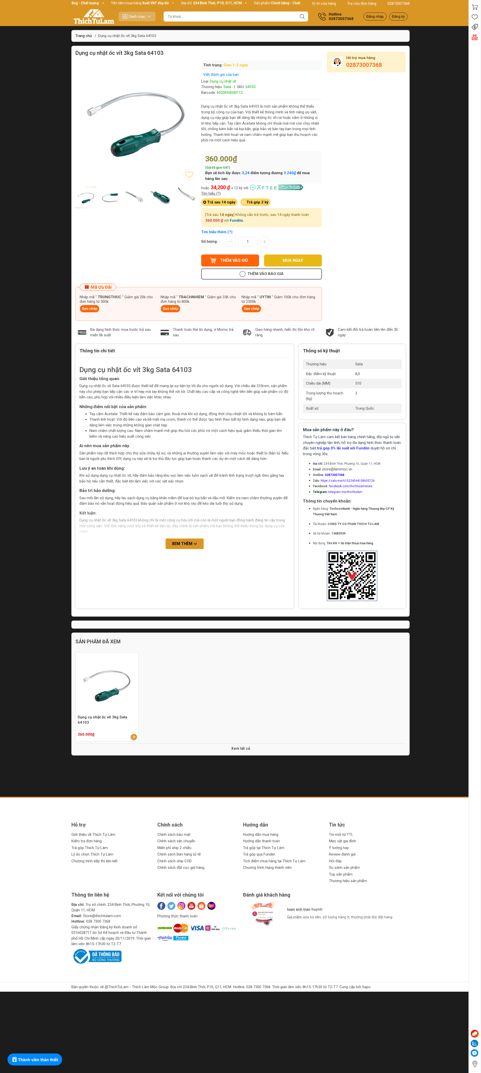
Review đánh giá (342, 854)
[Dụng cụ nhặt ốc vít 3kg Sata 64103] (107, 684)
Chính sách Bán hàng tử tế (179, 854)
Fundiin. (237, 220)
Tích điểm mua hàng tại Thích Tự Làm (274, 861)
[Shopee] (201, 906)
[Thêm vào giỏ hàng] (134, 737)
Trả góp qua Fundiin (259, 854)
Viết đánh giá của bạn (221, 74)
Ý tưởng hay (339, 848)
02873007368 (399, 3)
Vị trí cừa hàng (324, 3)
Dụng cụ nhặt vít (223, 81)
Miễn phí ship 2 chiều (174, 848)
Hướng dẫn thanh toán (261, 841)
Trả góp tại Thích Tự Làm (263, 848)
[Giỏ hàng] (475, 7)
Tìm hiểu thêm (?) (216, 232)
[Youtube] (191, 906)
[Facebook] (161, 906)
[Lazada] (211, 906)
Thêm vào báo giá (266, 274)
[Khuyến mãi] (475, 27)
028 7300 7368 (98, 921)
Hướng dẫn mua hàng (260, 834)
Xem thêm (182, 543)
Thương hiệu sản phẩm (348, 881)
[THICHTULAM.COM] (93, 16)
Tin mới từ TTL (341, 834)
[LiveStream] (475, 37)
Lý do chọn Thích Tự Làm (92, 854)
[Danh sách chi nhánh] (475, 1064)
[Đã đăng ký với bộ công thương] (96, 956)
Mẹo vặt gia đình (342, 841)
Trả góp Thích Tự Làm (89, 848)
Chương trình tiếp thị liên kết (94, 861)
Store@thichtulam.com (102, 916)
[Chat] (475, 1034)
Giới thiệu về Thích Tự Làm (93, 834)
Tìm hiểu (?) (211, 193)
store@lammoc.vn (337, 469)
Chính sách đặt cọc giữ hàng (180, 867)
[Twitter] (171, 906)
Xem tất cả (240, 748)
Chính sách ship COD (174, 861)
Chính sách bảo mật (173, 834)
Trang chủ (83, 36)
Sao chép (89, 309)
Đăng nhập (375, 16)
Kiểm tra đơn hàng (86, 841)
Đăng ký (398, 16)
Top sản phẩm (340, 874)
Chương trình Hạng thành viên (267, 867)
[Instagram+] (181, 906)
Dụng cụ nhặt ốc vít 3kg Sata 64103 (102, 720)
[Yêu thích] (475, 17)
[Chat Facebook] (474, 1053)
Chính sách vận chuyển (176, 841)
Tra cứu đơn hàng (361, 3)
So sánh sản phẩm (344, 867)
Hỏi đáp (335, 861)
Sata (227, 87)
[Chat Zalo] (474, 1043)
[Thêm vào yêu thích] (189, 175)
